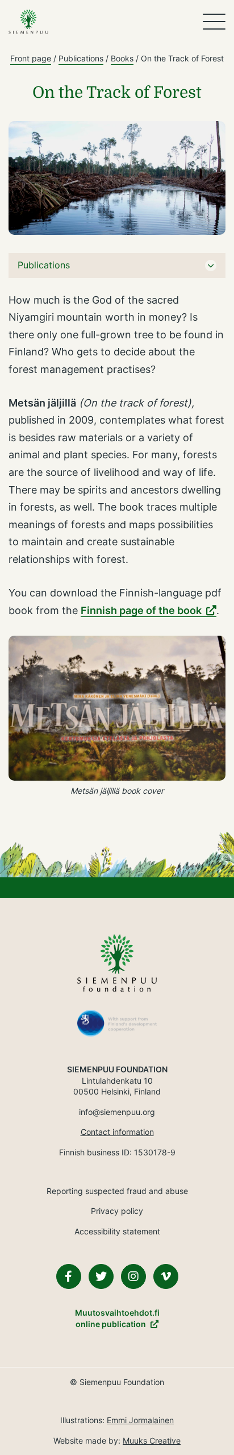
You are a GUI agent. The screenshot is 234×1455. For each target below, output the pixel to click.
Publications (80, 58)
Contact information (117, 1132)
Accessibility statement (117, 1231)
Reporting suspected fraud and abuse (117, 1191)
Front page (30, 58)
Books (122, 58)
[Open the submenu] (210, 265)
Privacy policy (117, 1211)
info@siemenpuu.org (117, 1112)
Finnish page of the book (141, 610)
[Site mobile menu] (214, 22)
